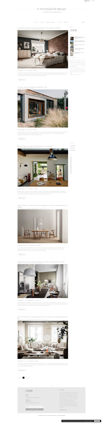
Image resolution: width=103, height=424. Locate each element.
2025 (71, 158)
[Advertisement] (77, 87)
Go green (30, 129)
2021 (71, 163)
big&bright (31, 188)
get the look (30, 70)
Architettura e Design (51, 22)
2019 (71, 166)
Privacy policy (73, 150)
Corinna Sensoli (21, 129)
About (36, 22)
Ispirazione (66, 22)
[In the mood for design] (51, 3)
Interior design (30, 361)
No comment (35, 70)
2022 (71, 162)
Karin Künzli (21, 70)
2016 (71, 170)
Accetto (97, 421)
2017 (71, 169)
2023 (71, 161)
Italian (87, 0)
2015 (71, 171)
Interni (41, 22)
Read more (22, 80)
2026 (71, 157)
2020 (71, 165)
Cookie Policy (72, 145)
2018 (71, 167)
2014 (71, 173)
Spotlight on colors (31, 300)
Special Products (33, 245)
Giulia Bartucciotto (22, 245)
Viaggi (59, 22)
